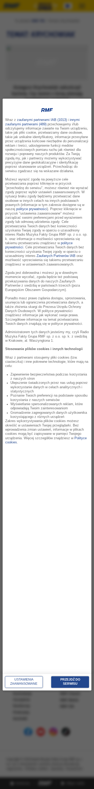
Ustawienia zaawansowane (23, 682)
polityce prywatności (31, 209)
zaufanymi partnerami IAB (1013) (42, 120)
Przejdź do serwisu (70, 682)
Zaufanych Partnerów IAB (56, 256)
